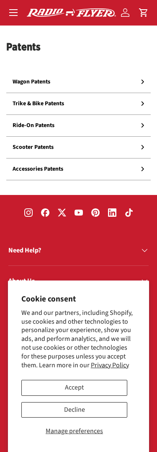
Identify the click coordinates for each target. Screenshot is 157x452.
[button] (143, 12)
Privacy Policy (110, 365)
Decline (74, 409)
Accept (74, 387)
